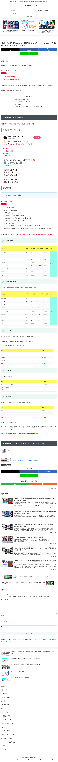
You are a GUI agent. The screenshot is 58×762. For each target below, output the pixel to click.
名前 (3, 615)
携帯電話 (4, 465)
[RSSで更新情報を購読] (43, 484)
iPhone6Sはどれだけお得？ (22, 99)
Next (57, 27)
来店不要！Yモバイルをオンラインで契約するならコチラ (29, 106)
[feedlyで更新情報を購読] (15, 484)
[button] (53, 407)
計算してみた (20, 104)
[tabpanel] (11, 26)
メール (4, 621)
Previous (1, 27)
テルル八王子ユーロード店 (23, 101)
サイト (3, 626)
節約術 (9, 465)
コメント (4, 599)
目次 (26, 96)
